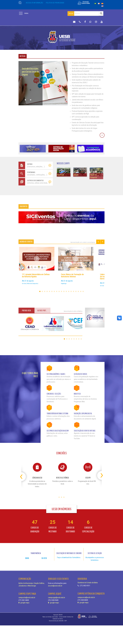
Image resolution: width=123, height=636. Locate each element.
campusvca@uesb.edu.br (86, 597)
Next (102, 242)
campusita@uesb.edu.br (26, 598)
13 (68, 291)
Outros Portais (42, 310)
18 (80, 291)
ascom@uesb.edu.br (55, 586)
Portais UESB (26, 310)
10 (61, 291)
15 (73, 291)
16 (76, 291)
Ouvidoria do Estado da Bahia (88, 583)
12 (66, 291)
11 (64, 291)
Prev (98, 242)
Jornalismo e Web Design (27, 586)
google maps (24, 603)
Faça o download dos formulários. (69, 557)
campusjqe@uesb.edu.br (56, 598)
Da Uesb (44, 558)
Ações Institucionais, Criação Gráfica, (31, 583)
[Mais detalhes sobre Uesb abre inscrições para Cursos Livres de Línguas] (43, 105)
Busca (71, 13)
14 (71, 291)
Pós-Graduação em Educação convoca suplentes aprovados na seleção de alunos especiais (86, 88)
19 (83, 291)
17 (78, 291)
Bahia (27, 558)
